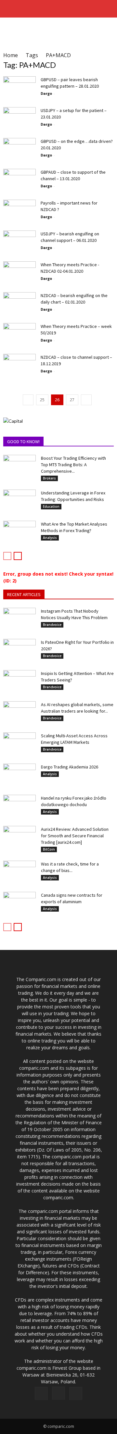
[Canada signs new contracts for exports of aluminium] (19, 903)
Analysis (50, 537)
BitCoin (49, 849)
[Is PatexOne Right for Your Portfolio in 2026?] (19, 650)
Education (51, 506)
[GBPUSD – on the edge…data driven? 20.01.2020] (19, 149)
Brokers (49, 478)
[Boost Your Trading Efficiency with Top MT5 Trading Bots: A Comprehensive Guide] (19, 466)
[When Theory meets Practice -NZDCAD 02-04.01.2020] (19, 272)
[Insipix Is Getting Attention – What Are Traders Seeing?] (19, 681)
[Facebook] (41, 1393)
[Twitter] (75, 1393)
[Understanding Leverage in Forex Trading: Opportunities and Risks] (19, 501)
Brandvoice (52, 624)
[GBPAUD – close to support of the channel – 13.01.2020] (19, 180)
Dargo (46, 93)
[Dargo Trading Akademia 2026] (19, 775)
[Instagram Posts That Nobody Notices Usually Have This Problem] (19, 619)
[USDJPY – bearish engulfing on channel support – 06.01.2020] (19, 242)
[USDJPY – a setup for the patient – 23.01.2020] (19, 118)
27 (72, 400)
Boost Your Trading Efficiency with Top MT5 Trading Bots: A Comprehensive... (73, 464)
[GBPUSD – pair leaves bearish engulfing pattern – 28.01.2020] (19, 87)
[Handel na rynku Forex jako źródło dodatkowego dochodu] (19, 806)
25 (42, 400)
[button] (108, 9)
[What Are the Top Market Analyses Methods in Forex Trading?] (19, 532)
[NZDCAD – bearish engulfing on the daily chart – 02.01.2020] (19, 303)
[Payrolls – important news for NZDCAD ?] (19, 211)
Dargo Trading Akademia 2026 (69, 767)
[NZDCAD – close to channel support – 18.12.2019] (19, 365)
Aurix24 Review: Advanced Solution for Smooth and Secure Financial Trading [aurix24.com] (75, 835)
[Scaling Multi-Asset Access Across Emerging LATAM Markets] (19, 743)
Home (10, 55)
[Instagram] (58, 1393)
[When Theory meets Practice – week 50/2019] (19, 334)
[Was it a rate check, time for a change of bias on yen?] (19, 872)
